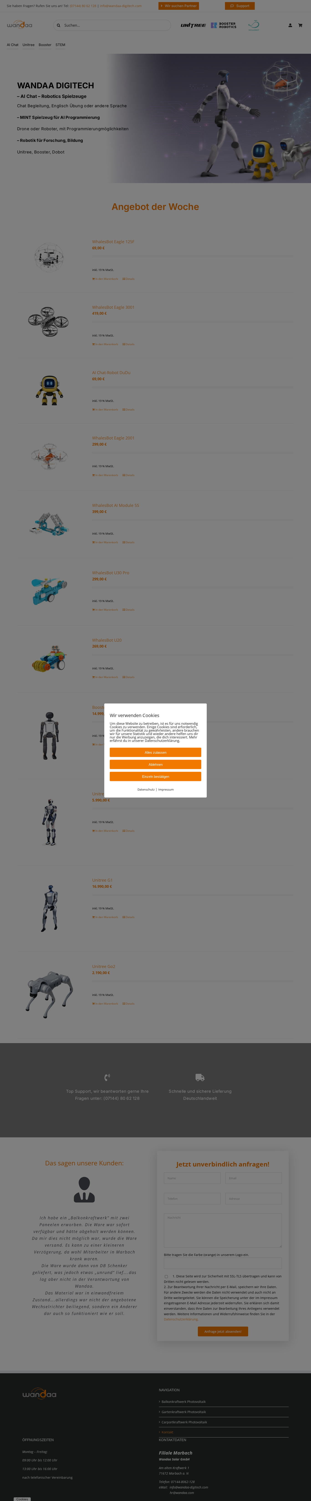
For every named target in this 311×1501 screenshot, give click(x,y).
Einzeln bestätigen (155, 777)
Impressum (166, 789)
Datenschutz (146, 789)
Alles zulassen (155, 752)
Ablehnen (156, 764)
